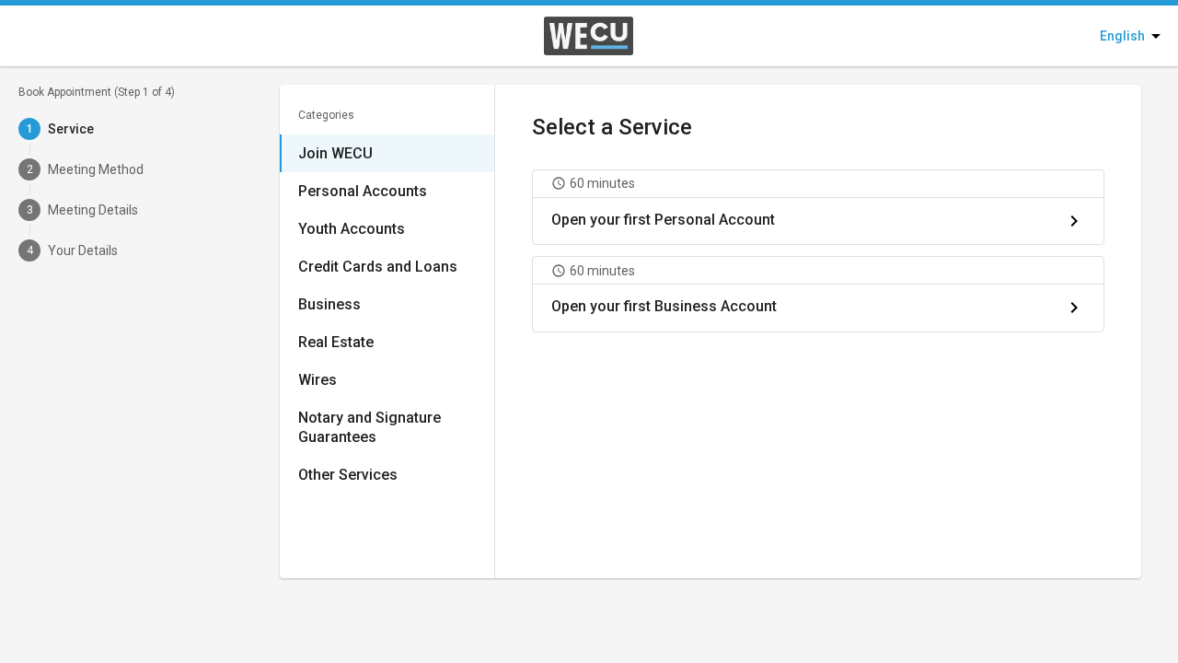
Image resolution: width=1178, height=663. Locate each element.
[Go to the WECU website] (544, 36)
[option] (387, 153)
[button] (818, 207)
